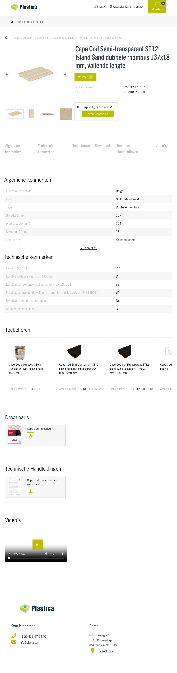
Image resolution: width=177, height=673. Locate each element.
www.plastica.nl (122, 6)
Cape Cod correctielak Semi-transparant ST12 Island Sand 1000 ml (26, 369)
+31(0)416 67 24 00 (33, 636)
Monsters (158, 6)
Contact (138, 6)
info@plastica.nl (29, 643)
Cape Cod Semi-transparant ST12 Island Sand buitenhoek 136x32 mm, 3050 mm (129, 369)
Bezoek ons (106, 651)
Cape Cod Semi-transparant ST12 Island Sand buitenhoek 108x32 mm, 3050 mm (78, 369)
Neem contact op (98, 114)
